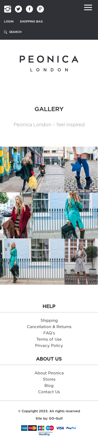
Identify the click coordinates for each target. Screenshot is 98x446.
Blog (49, 386)
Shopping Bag (31, 21)
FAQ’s (49, 333)
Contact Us (49, 392)
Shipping (49, 321)
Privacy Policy (49, 346)
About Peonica (49, 373)
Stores (49, 379)
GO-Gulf (56, 418)
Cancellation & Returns (49, 327)
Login (9, 21)
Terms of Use (49, 339)
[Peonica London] (49, 58)
